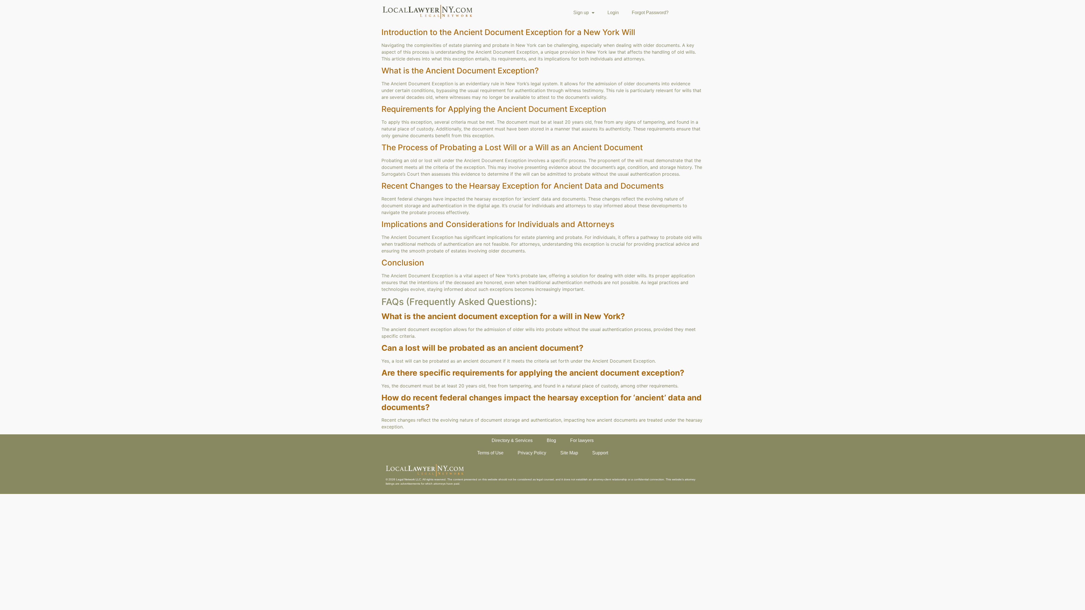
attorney (690, 479)
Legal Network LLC (408, 479)
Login (613, 12)
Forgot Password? (650, 12)
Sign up (581, 12)
